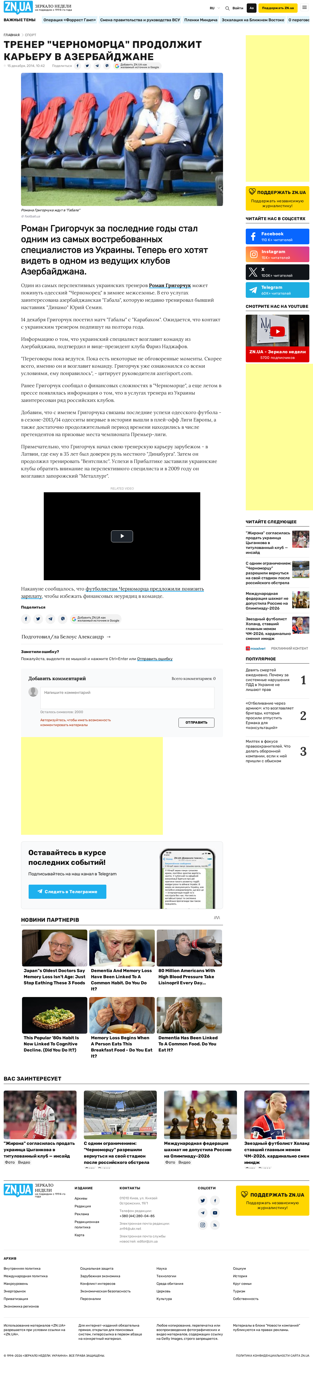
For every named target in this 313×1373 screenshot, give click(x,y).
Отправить (197, 722)
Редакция (83, 1206)
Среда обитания (169, 1284)
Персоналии (90, 1299)
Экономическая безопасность (105, 1291)
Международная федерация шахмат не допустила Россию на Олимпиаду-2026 (267, 601)
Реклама (82, 1214)
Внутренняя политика (22, 1268)
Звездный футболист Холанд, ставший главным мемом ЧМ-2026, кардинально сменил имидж (268, 629)
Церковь (163, 1291)
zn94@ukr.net (130, 1229)
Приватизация (16, 1299)
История (240, 1276)
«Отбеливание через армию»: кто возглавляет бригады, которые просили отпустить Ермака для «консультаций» (270, 715)
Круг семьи (242, 1284)
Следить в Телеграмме (71, 891)
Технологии (166, 1276)
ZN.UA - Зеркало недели (277, 351)
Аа (252, 8)
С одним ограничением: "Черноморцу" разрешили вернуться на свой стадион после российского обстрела (268, 573)
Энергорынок (15, 1291)
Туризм (239, 1291)
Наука (161, 1268)
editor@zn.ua (147, 1241)
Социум (239, 1268)
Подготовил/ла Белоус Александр (63, 636)
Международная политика (26, 1276)
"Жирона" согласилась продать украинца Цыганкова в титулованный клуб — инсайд (268, 543)
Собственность (245, 1299)
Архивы (81, 1198)
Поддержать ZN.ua (278, 8)
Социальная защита (96, 1268)
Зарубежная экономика (100, 1276)
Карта (79, 1235)
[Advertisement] (92, 786)
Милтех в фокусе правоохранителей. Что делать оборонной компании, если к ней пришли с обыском (268, 751)
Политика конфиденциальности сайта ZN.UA (272, 1355)
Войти (238, 8)
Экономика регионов (21, 1306)
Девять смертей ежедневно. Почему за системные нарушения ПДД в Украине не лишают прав (268, 680)
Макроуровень (16, 1284)
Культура (164, 1299)
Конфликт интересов (97, 1284)
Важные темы (20, 20)
